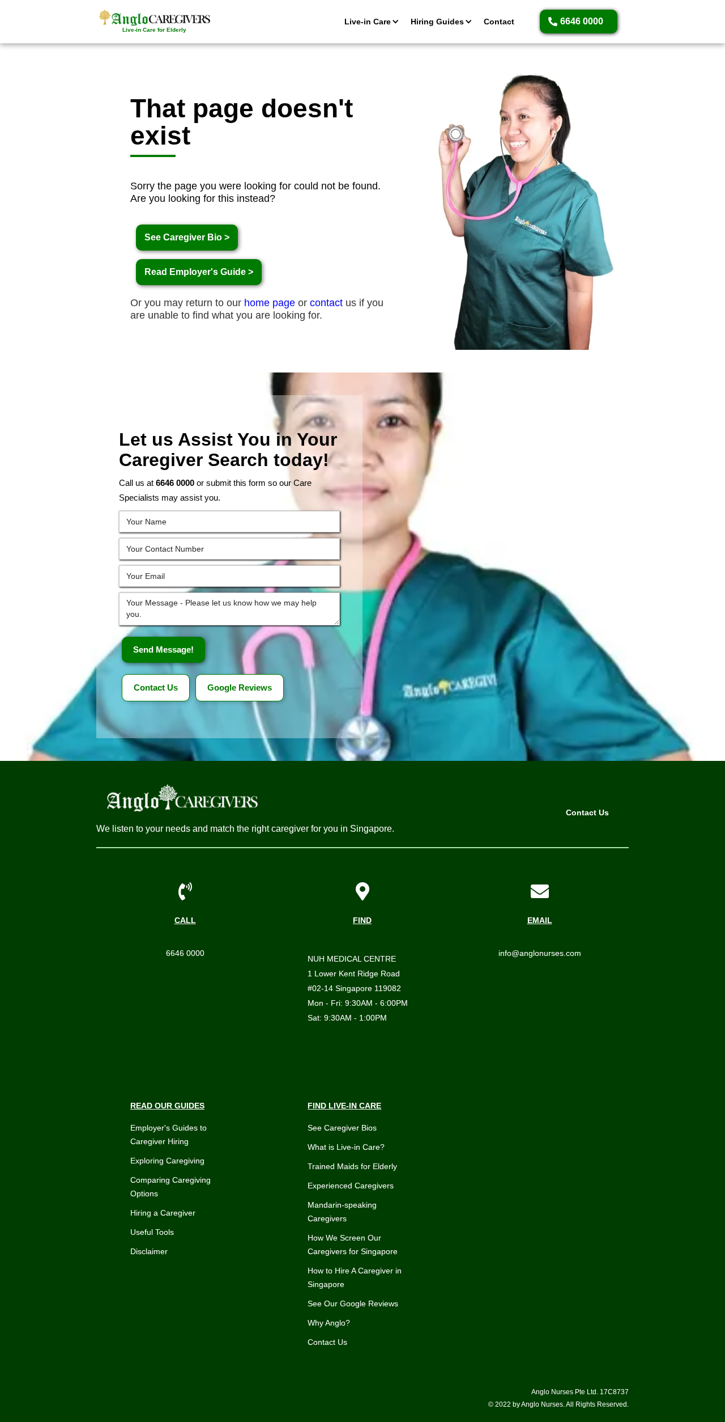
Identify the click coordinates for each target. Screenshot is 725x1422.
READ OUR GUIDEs (167, 1105)
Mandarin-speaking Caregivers (342, 1211)
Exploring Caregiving (167, 1160)
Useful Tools (152, 1232)
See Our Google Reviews (353, 1303)
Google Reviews (239, 687)
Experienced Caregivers (351, 1185)
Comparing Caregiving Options (170, 1186)
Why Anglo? (329, 1322)
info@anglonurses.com (539, 953)
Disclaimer (149, 1251)
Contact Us (156, 687)
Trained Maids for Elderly (352, 1166)
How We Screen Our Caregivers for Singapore (353, 1244)
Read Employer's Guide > (198, 272)
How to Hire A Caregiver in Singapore (355, 1277)
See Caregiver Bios (342, 1127)
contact (326, 302)
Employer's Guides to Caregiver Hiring (168, 1134)
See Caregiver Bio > (186, 237)
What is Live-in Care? (346, 1147)
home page (269, 302)
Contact (499, 21)
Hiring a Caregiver (162, 1212)
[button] (369, 21)
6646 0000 (185, 953)
